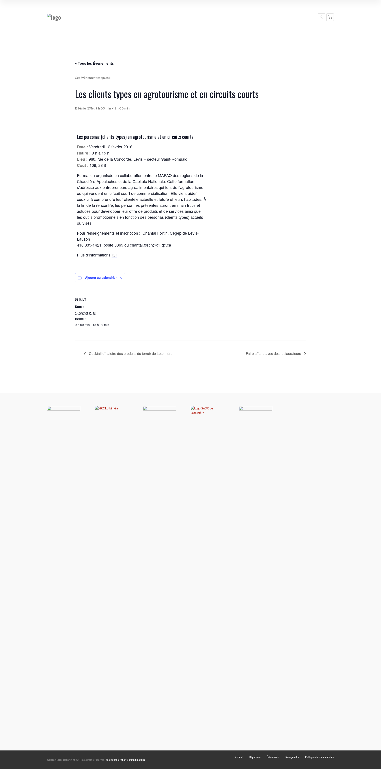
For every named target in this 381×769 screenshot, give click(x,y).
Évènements (273, 757)
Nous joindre (292, 757)
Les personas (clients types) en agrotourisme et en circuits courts (135, 136)
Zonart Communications (132, 759)
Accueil (239, 757)
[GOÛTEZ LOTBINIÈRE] (54, 17)
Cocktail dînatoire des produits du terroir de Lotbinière (130, 353)
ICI (114, 255)
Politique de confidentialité (319, 757)
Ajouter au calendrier (101, 277)
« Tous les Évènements (94, 63)
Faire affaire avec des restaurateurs (274, 353)
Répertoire (255, 757)
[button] (321, 17)
